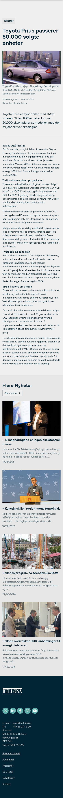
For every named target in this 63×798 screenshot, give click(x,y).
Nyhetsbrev (8, 777)
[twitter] (5, 711)
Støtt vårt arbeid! (11, 753)
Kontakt (6, 784)
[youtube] (35, 711)
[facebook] (20, 711)
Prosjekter (7, 765)
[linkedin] (13, 711)
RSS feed (7, 771)
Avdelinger (8, 759)
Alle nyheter (10, 393)
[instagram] (27, 711)
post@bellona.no (22, 723)
